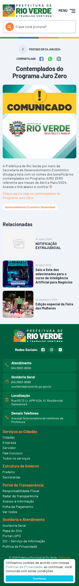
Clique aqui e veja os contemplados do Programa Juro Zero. (32, 195)
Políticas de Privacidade (24, 567)
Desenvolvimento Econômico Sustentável (30, 207)
